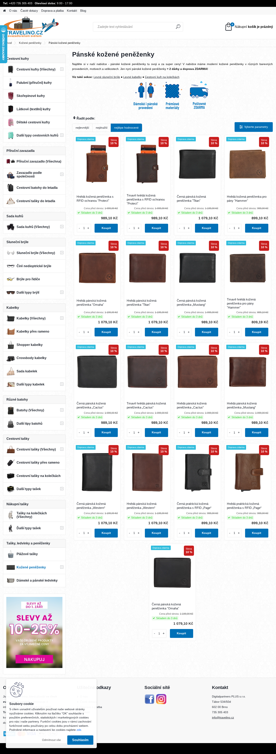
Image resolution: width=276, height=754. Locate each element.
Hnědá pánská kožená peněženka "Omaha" (91, 302)
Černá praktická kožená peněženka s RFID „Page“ (194, 505)
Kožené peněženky (30, 42)
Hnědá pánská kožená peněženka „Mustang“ (242, 405)
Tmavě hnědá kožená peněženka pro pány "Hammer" (241, 303)
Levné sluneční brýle (107, 77)
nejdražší (101, 127)
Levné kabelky (132, 77)
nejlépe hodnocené (126, 127)
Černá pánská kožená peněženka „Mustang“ (191, 302)
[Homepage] (4, 11)
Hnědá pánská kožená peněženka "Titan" (141, 302)
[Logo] (31, 27)
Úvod (9, 42)
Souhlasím (80, 740)
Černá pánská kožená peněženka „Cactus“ (91, 405)
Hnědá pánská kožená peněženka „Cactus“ (191, 405)
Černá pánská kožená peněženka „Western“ (91, 505)
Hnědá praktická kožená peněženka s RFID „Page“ (244, 505)
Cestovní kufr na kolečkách (162, 77)
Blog (83, 10)
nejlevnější (82, 127)
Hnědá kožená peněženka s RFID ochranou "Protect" (95, 198)
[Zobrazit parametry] (254, 127)
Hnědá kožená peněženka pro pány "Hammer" (247, 198)
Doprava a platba (52, 10)
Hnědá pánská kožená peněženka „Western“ (141, 505)
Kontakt (72, 10)
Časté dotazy (29, 10)
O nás (13, 10)
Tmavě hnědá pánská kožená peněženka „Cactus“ (146, 405)
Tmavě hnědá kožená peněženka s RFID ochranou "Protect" (146, 199)
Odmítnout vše (51, 739)
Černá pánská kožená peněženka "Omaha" (166, 606)
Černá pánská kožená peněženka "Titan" (191, 198)
